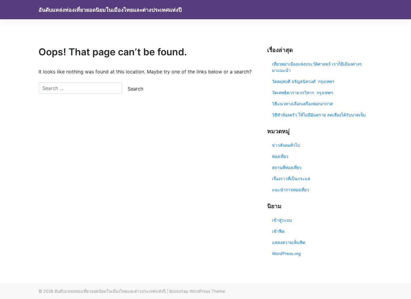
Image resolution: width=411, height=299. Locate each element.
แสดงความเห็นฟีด (288, 242)
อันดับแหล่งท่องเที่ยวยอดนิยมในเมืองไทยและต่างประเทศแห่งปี (110, 10)
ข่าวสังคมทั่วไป (286, 145)
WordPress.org (286, 253)
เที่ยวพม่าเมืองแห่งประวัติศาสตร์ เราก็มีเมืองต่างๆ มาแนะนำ (317, 67)
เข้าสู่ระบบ (282, 220)
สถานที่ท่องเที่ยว (286, 167)
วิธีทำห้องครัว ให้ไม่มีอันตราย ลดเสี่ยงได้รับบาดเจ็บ (319, 114)
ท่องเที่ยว (280, 156)
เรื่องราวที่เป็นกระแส (291, 178)
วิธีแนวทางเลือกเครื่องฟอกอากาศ (302, 103)
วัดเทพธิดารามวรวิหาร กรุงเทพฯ (303, 92)
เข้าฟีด (278, 231)
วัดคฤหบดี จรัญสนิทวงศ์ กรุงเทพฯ (303, 81)
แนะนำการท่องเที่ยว (290, 189)
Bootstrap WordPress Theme (197, 291)
